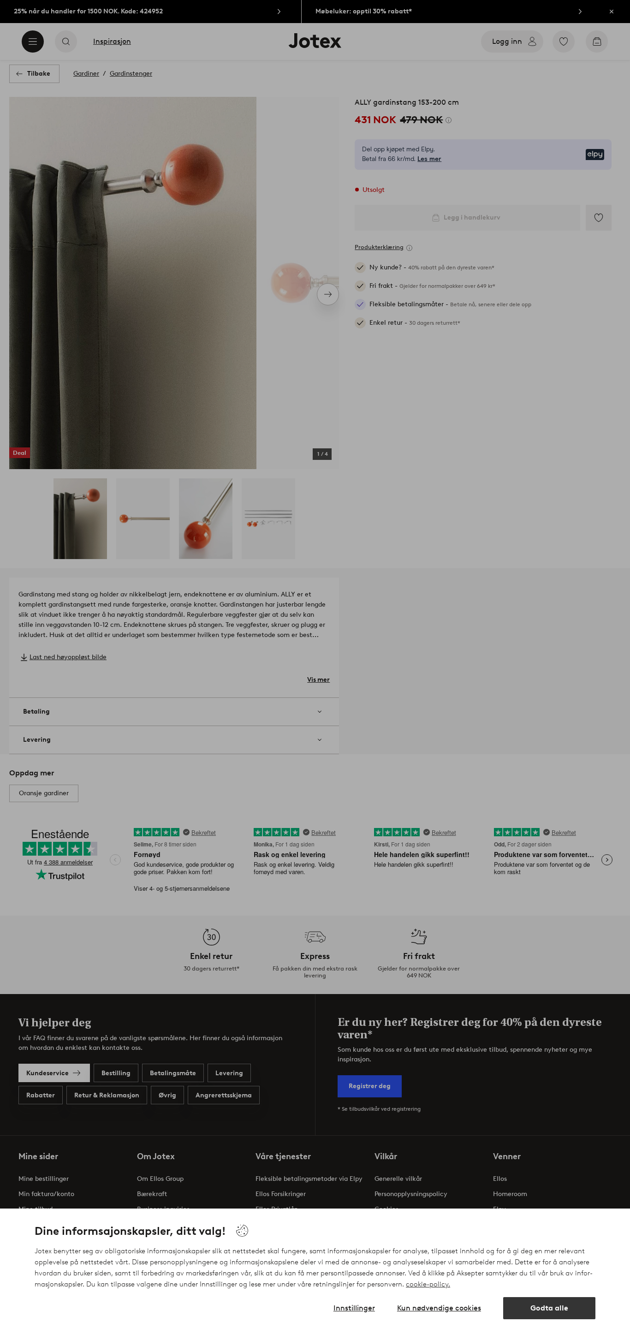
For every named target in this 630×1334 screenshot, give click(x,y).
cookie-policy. (428, 1284)
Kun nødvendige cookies (439, 1308)
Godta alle (549, 1308)
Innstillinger (354, 1308)
